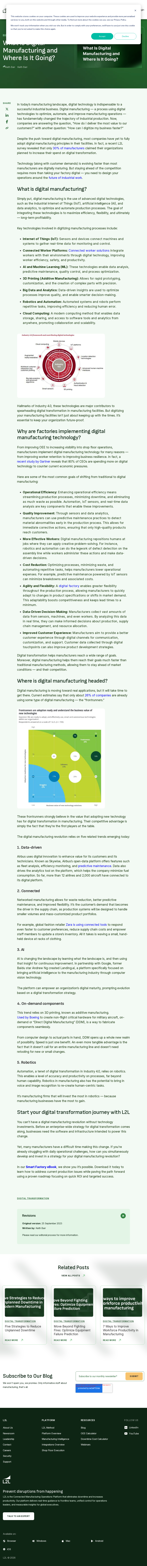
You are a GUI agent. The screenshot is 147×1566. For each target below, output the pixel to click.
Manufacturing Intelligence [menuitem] (55, 1439)
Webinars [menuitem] (85, 1444)
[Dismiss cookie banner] (135, 11)
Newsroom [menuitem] (8, 1433)
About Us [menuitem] (8, 1427)
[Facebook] (7, 122)
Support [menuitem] (7, 1461)
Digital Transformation (33, 1198)
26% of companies (98, 695)
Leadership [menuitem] (8, 1439)
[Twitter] (7, 109)
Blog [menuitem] (83, 1427)
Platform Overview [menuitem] (51, 1433)
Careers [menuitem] (7, 1450)
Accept (102, 36)
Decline (125, 36)
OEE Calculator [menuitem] (88, 1433)
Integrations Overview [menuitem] (53, 1444)
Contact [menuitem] (7, 1444)
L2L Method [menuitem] (48, 1427)
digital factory (69, 586)
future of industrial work (65, 178)
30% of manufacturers (68, 148)
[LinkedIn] (7, 116)
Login (141, 9)
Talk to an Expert (18, 1516)
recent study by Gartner (33, 461)
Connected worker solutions (89, 250)
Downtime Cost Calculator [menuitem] (94, 1439)
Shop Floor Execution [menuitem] (53, 1450)
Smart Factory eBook (41, 1167)
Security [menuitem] (7, 1455)
